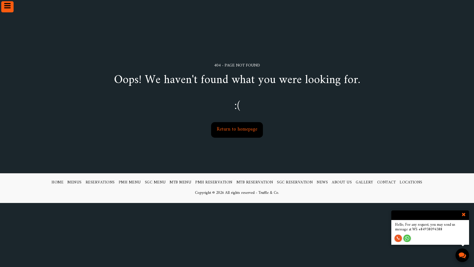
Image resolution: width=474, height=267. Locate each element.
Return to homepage (237, 129)
